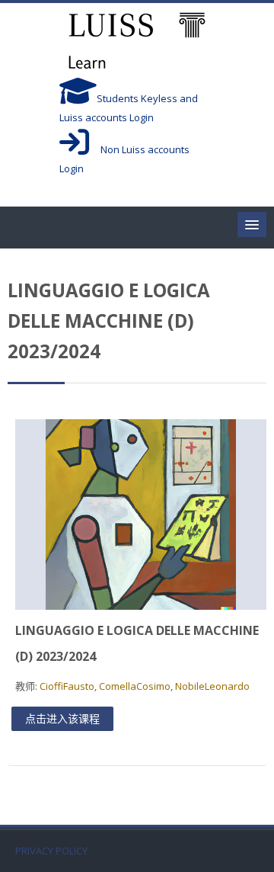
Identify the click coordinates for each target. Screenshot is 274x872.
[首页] (137, 43)
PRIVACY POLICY (51, 851)
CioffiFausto (67, 686)
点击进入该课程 (62, 718)
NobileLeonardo (212, 686)
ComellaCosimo (134, 686)
